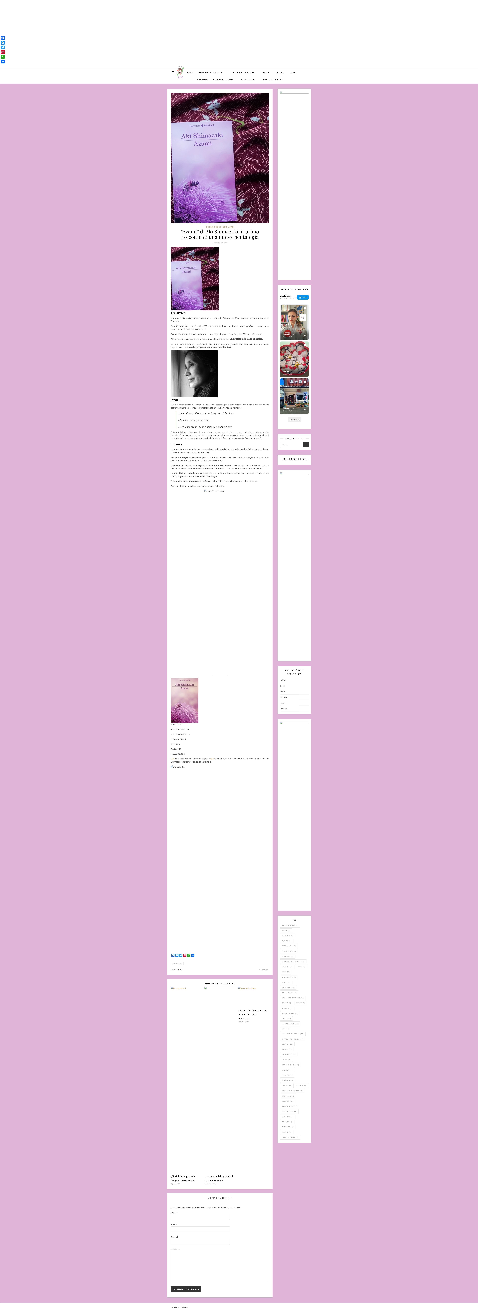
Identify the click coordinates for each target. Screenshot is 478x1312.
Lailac (286, 1018)
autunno (288, 936)
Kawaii (279, 72)
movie (286, 1060)
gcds (286, 972)
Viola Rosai (178, 969)
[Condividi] (2, 61)
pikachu (287, 1075)
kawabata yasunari (293, 998)
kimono (287, 1008)
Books (265, 72)
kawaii (286, 1003)
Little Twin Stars (292, 1039)
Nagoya (283, 697)
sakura (287, 1086)
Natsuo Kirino (290, 1065)
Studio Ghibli (290, 1106)
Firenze (287, 967)
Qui (173, 758)
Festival (287, 956)
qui (212, 758)
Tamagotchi (289, 1111)
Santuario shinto (292, 1091)
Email (174, 1224)
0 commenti (264, 969)
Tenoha (287, 1122)
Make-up (287, 1044)
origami (287, 1070)
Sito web (174, 1237)
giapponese (289, 977)
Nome (174, 1212)
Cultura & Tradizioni (242, 72)
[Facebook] (2, 38)
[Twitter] (2, 47)
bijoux (286, 941)
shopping (288, 1096)
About (191, 72)
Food (293, 72)
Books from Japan (224, 227)
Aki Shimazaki (177, 964)
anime (286, 930)
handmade (288, 987)
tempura (287, 1117)
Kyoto (282, 691)
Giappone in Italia (223, 79)
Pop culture (247, 79)
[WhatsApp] (2, 56)
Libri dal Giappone (293, 1034)
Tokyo (282, 680)
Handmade (203, 79)
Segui (304, 297)
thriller (287, 1127)
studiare (288, 1101)
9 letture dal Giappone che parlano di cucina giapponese (252, 1014)
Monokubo (288, 1054)
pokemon (288, 1080)
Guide (286, 982)
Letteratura (290, 1023)
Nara (282, 703)
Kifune (300, 1003)
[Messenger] (2, 42)
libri (285, 1029)
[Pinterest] (2, 52)
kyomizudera (290, 1013)
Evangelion (289, 951)
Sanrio (301, 1086)
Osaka (282, 686)
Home (180, 72)
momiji (286, 1049)
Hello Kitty (289, 992)
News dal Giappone (272, 79)
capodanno (289, 946)
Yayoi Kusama (290, 1137)
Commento (175, 1249)
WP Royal (185, 1307)
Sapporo (283, 708)
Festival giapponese (293, 961)
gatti (301, 967)
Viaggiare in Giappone (211, 72)
